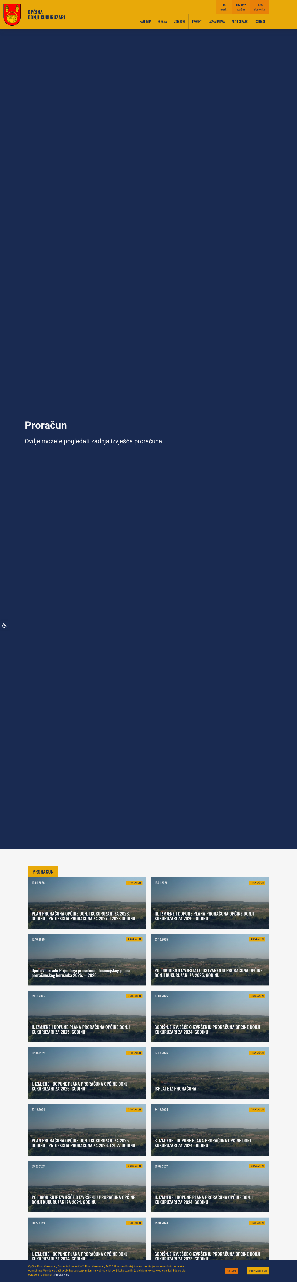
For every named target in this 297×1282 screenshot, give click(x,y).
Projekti (197, 21)
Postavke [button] (231, 1271)
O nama (162, 21)
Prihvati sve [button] (258, 1270)
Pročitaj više (61, 1274)
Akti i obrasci (240, 21)
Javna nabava (217, 21)
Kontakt (260, 21)
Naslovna (145, 21)
